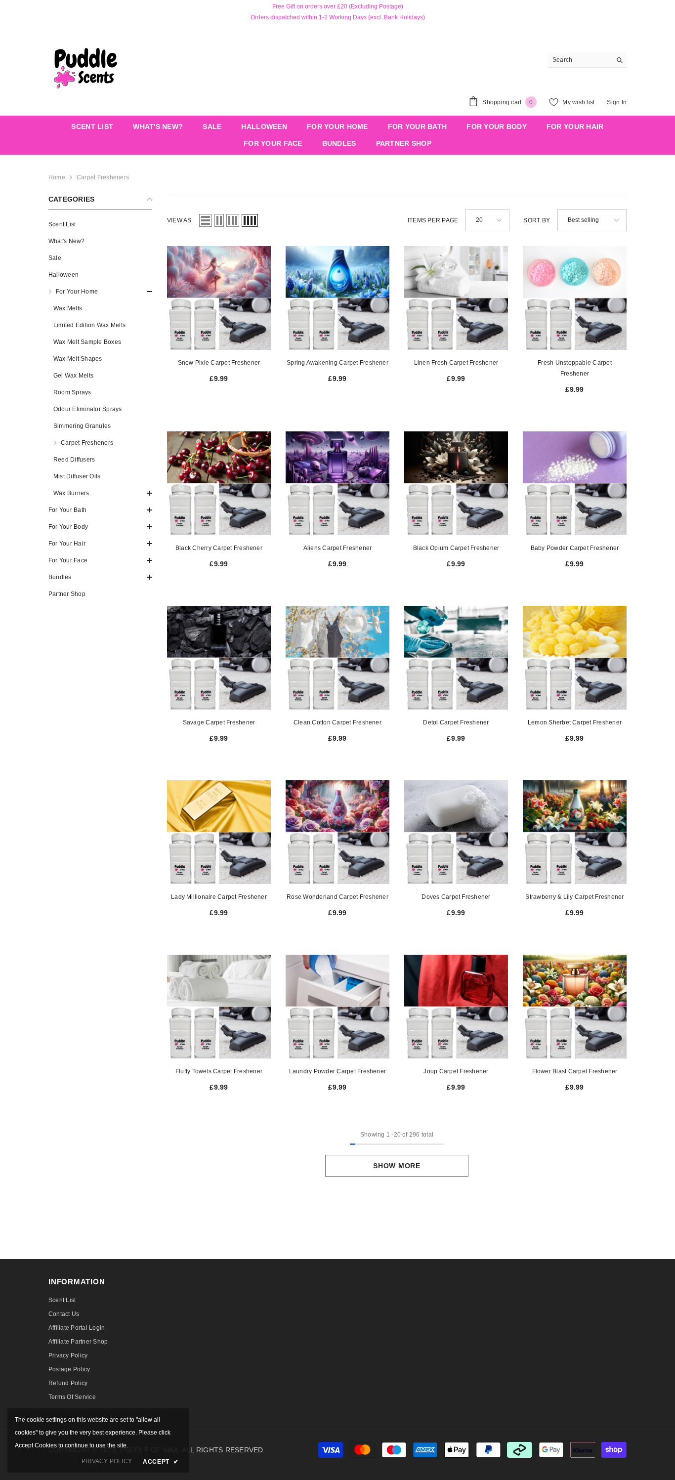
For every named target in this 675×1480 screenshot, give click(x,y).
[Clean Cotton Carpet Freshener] (337, 658)
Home (56, 177)
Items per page (433, 220)
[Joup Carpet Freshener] (456, 1006)
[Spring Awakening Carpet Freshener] (337, 298)
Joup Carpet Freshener (455, 1071)
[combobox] (579, 59)
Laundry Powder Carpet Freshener (337, 1071)
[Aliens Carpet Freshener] (337, 483)
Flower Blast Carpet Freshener (575, 1071)
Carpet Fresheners (103, 177)
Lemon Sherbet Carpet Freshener (575, 722)
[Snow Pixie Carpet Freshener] (219, 298)
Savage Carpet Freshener (219, 722)
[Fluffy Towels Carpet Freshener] (219, 1006)
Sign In (617, 102)
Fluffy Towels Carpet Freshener (218, 1071)
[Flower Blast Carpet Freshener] (575, 1006)
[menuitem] (100, 224)
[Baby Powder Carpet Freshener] (575, 483)
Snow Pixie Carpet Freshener (219, 362)
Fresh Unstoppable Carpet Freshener (575, 368)
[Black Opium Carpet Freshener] (456, 483)
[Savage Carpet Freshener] (219, 658)
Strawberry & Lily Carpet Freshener (574, 896)
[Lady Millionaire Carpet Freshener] (219, 832)
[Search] (587, 60)
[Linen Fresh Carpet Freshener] (456, 298)
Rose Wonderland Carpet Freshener (337, 896)
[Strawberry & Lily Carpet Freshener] (575, 832)
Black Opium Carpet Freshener (456, 548)
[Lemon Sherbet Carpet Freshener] (575, 658)
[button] (100, 291)
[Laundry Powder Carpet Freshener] (337, 1006)
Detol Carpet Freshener (456, 722)
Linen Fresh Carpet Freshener (456, 362)
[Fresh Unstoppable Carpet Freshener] (575, 298)
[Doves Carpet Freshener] (456, 832)
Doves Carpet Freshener (456, 896)
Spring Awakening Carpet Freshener (337, 362)
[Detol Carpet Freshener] (456, 658)
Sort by (536, 220)
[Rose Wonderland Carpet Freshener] (337, 832)
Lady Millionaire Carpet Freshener (219, 896)
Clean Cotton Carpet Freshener (337, 722)
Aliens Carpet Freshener (337, 548)
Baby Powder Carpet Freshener (575, 548)
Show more (396, 1166)
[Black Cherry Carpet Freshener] (219, 483)
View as (179, 220)
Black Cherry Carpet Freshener (218, 548)
